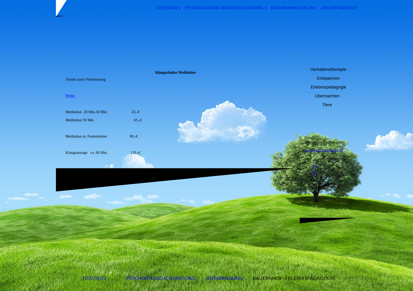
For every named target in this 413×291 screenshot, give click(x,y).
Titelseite (167, 8)
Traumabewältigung (293, 8)
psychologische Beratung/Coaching (224, 8)
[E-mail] (315, 166)
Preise (70, 96)
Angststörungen (339, 8)
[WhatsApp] (314, 173)
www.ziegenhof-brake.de (323, 150)
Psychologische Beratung (160, 278)
